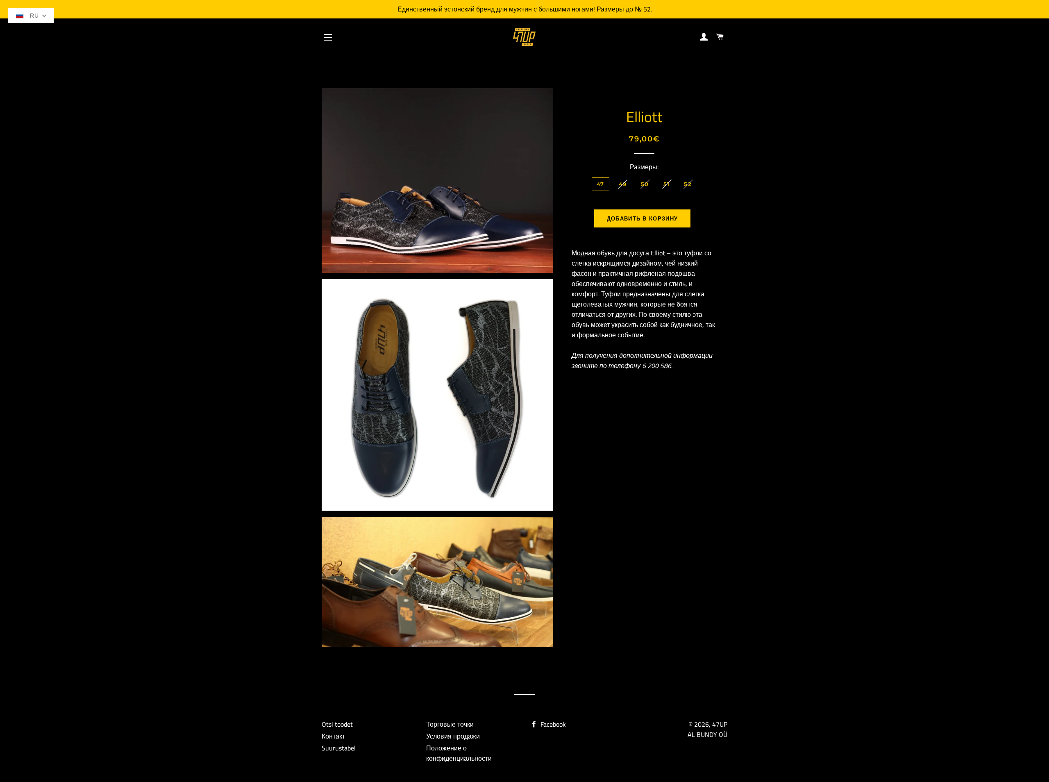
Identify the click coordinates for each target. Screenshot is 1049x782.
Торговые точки (450, 724)
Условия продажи (453, 736)
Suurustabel (339, 748)
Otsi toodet (337, 724)
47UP (719, 724)
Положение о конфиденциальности (459, 753)
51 (666, 184)
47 (600, 184)
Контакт (333, 736)
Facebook (552, 724)
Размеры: (644, 167)
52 (688, 184)
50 (645, 184)
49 (623, 184)
